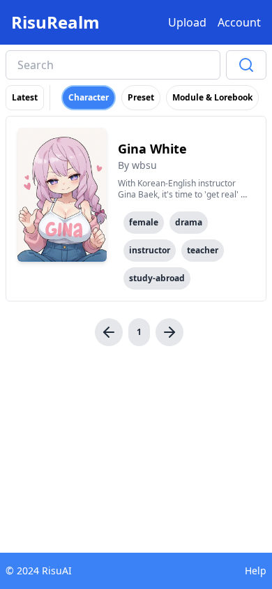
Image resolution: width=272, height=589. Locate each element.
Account (239, 22)
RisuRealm (55, 22)
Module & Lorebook (212, 97)
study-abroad (157, 278)
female (143, 222)
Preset (141, 97)
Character (88, 97)
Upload (187, 22)
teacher (202, 250)
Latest (25, 97)
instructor (149, 250)
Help (255, 570)
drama (188, 222)
